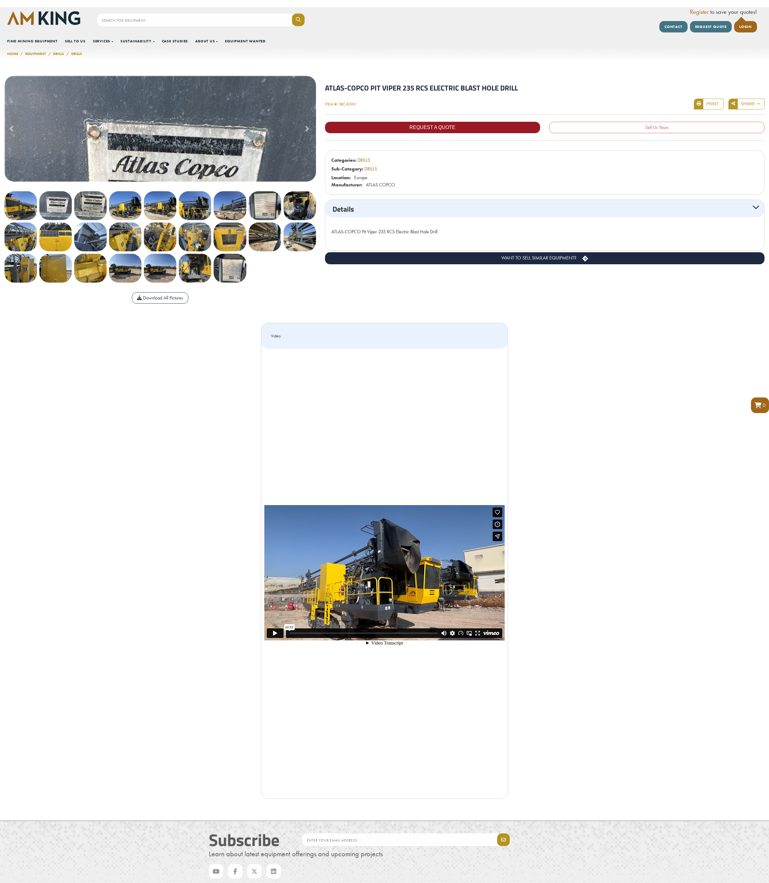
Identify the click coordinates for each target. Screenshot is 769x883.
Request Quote (711, 26)
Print (712, 103)
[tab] (544, 208)
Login (745, 26)
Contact (673, 26)
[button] (760, 405)
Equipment (35, 53)
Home (12, 53)
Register (699, 12)
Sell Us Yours (657, 127)
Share (748, 103)
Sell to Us (75, 41)
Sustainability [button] (136, 41)
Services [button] (101, 41)
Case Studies (175, 41)
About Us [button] (205, 41)
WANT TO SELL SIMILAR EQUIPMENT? (539, 258)
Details (343, 209)
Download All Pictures (162, 298)
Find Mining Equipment (32, 41)
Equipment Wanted (245, 41)
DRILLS (58, 53)
